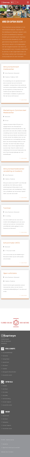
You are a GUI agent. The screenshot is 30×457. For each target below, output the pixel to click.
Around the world (7, 375)
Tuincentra (5, 355)
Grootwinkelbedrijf (7, 352)
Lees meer (24, 99)
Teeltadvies (5, 422)
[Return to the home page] (5, 2)
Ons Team (5, 365)
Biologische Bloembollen (9, 371)
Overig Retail (6, 359)
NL (13, 2)
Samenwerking (6, 398)
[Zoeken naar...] (18, 2)
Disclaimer (5, 444)
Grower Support (7, 402)
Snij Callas (5, 395)
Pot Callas (5, 392)
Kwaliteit (5, 368)
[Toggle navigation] (28, 2)
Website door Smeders (7, 452)
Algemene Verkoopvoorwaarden (11, 447)
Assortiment (6, 362)
